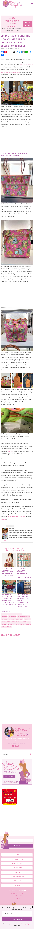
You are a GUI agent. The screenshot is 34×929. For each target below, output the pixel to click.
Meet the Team (17, 893)
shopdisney (11, 624)
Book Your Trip (17, 863)
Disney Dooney (12, 616)
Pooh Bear (4, 624)
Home (17, 854)
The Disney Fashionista (12, 4)
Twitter (9, 516)
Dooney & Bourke (6, 621)
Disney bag (4, 616)
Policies (17, 898)
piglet (24, 621)
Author (3, 525)
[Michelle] (5, 538)
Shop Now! (27, 24)
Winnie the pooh (20, 624)
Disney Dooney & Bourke (24, 616)
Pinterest (3, 519)
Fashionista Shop (17, 859)
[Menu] (31, 3)
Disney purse (19, 619)
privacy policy (24, 924)
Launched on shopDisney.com (10, 72)
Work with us (22, 743)
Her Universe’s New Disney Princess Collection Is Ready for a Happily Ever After (24, 573)
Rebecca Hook (17, 881)
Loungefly (17, 885)
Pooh (29, 621)
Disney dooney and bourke (8, 619)
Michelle (11, 528)
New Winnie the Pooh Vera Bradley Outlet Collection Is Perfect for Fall (8, 572)
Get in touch (17, 896)
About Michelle (12, 743)
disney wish (27, 619)
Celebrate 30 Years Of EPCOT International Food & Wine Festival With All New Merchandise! (9, 599)
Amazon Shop (17, 867)
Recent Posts (10, 525)
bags (3, 614)
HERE (10, 451)
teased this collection (26, 64)
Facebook (15, 516)
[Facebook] (5, 540)
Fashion (19, 614)
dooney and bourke (10, 614)
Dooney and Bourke (16, 621)
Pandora (17, 872)
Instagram (22, 516)
